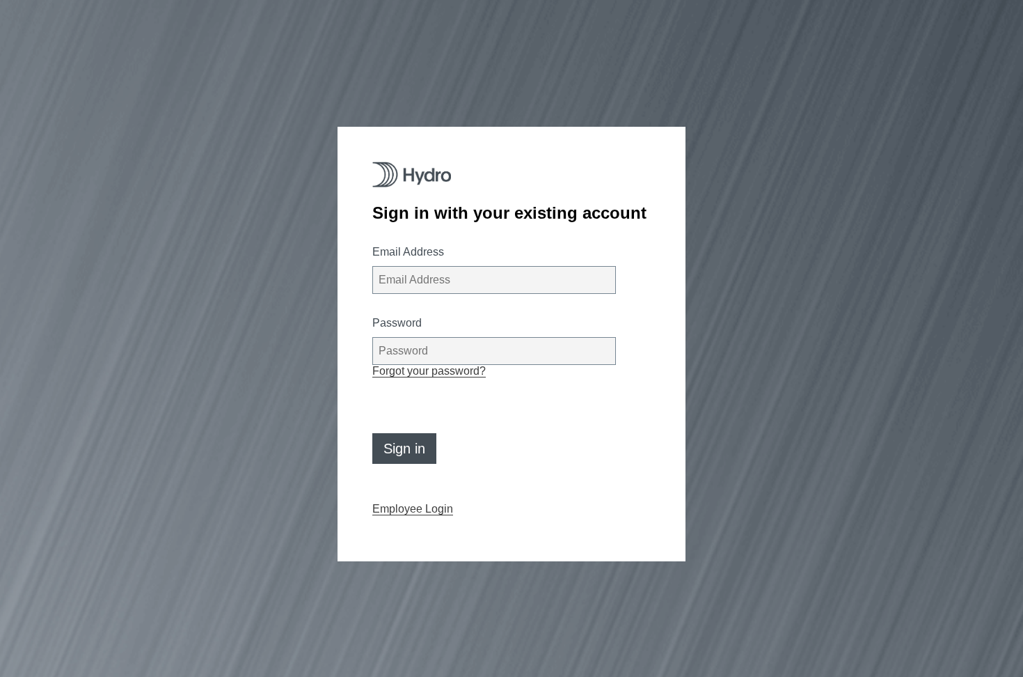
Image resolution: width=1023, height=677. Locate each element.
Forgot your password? (429, 371)
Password (397, 323)
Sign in (404, 448)
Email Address (408, 252)
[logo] (411, 174)
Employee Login (412, 509)
